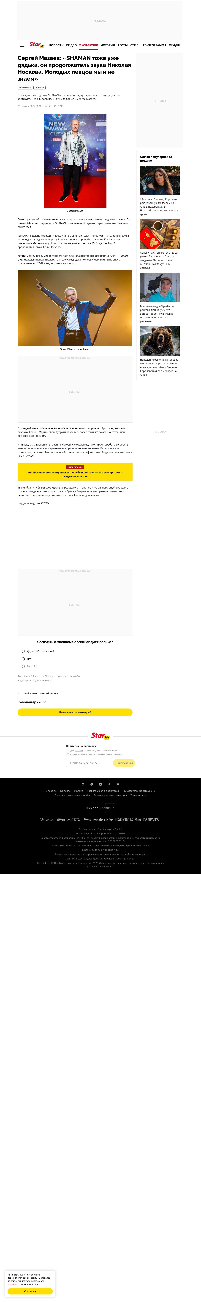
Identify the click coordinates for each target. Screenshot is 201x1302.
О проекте (51, 791)
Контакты (65, 791)
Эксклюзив (88, 45)
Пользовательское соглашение (138, 791)
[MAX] (83, 784)
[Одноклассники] (109, 784)
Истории (108, 45)
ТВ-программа (154, 45)
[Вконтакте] (100, 784)
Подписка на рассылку (81, 746)
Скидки (175, 45)
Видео (71, 45)
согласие (79, 751)
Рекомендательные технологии (110, 795)
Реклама (78, 791)
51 (50, 106)
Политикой (77, 754)
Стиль (135, 45)
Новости (56, 45)
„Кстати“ (55, 243)
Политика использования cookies (72, 795)
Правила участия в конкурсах (103, 791)
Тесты (123, 45)
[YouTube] (118, 784)
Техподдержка (138, 795)
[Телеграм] (91, 784)
